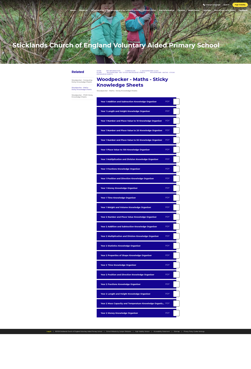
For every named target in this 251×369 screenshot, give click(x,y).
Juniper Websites (125, 331)
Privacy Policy (188, 331)
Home (99, 71)
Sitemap (177, 331)
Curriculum (130, 71)
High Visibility (240, 5)
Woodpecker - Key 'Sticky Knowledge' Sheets (126, 72)
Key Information (113, 71)
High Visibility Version (142, 331)
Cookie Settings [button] (199, 331)
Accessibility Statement (162, 331)
